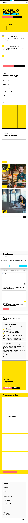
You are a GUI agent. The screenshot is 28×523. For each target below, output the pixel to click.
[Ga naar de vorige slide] (23, 217)
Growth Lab (11, 350)
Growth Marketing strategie (9, 48)
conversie (12, 39)
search (5, 39)
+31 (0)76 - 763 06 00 (6, 514)
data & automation (17, 39)
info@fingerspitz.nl (6, 506)
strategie (15, 331)
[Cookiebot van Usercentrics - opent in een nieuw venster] (4, 256)
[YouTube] (12, 516)
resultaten (5, 335)
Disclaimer (23, 519)
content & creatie (9, 332)
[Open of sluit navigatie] (26, 2)
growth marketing (8, 40)
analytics (9, 39)
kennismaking (10, 339)
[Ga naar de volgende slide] (25, 217)
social (7, 39)
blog (14, 354)
